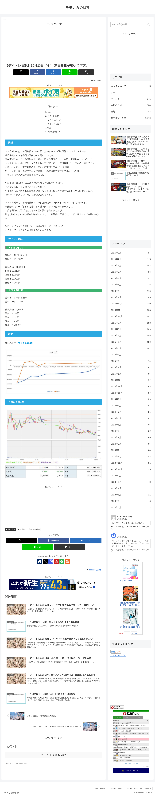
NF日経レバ (23, 529)
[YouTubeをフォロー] (56, 561)
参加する (145, 766)
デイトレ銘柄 (53, 116)
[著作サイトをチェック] (39, 561)
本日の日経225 (53, 132)
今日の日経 (11, 529)
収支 (49, 128)
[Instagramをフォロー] (50, 561)
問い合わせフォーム (114, 788)
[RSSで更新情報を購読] (67, 561)
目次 (50, 106)
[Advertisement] (53, 43)
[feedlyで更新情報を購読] (61, 561)
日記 (49, 112)
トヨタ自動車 (55, 124)
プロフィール (99, 788)
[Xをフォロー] (45, 561)
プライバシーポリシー (133, 788)
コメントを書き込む (53, 755)
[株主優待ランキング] (117, 707)
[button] (86, 72)
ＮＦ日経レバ (55, 120)
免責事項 (147, 788)
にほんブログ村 (118, 655)
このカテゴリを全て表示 (131, 763)
